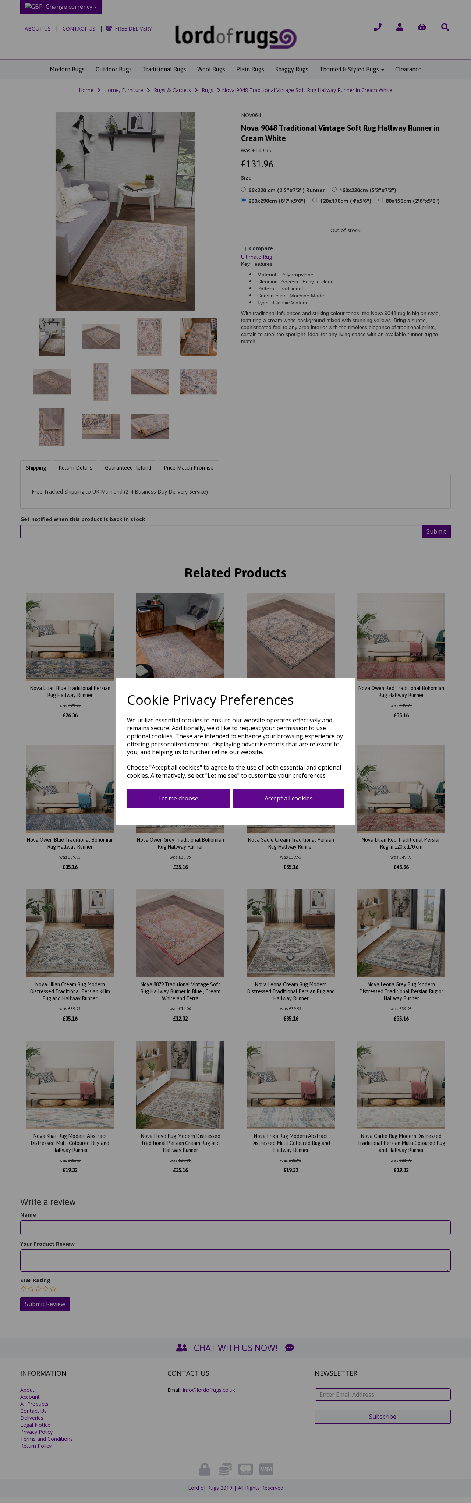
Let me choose (178, 798)
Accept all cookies (289, 798)
